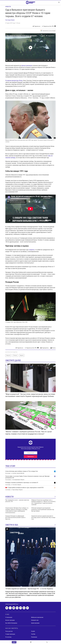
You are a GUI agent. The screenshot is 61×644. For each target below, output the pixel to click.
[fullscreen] (54, 60)
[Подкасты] (27, 607)
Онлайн (33, 631)
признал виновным (26, 65)
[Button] (36, 26)
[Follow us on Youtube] (13, 607)
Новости (8, 6)
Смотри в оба (11, 525)
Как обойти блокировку (11, 623)
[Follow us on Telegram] (20, 607)
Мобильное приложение (37, 617)
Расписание (34, 637)
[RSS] (24, 607)
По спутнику (8, 637)
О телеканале (8, 617)
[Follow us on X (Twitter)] (10, 607)
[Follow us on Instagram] (17, 607)
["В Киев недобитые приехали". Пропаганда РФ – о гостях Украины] (30, 557)
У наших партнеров (10, 634)
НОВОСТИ (9, 496)
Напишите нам (34, 620)
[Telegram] (30, 642)
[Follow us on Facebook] (6, 607)
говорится (31, 249)
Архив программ (35, 623)
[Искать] (47, 642)
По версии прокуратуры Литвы (14, 80)
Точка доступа (9, 631)
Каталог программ (10, 620)
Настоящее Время (10, 20)
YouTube (33, 634)
